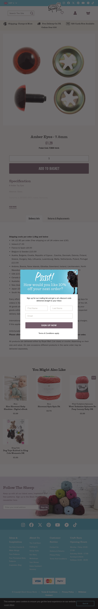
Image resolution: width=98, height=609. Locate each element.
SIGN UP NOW (49, 325)
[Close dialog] (75, 272)
